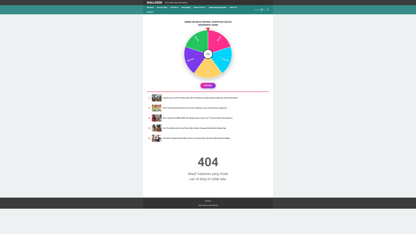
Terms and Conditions (218, 7)
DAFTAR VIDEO (162, 7)
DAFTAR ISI (174, 7)
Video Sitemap (203, 205)
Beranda (150, 7)
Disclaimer (186, 7)
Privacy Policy (199, 7)
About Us (233, 7)
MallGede (154, 2)
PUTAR (208, 85)
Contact (150, 12)
